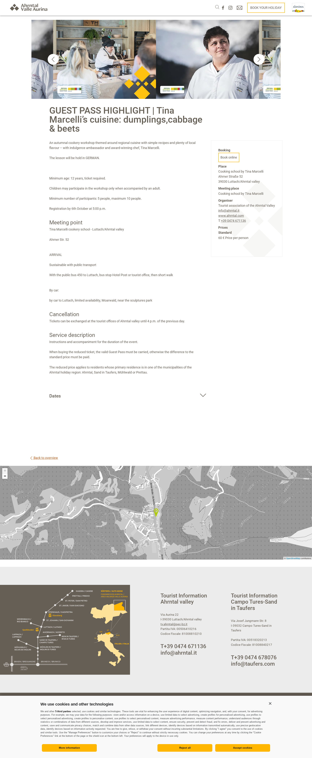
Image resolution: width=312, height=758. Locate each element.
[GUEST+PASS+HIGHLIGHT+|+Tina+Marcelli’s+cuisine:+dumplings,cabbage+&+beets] (156, 512)
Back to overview (45, 458)
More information (69, 747)
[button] (270, 703)
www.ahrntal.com (231, 215)
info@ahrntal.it (228, 210)
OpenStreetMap (293, 558)
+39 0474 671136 (233, 221)
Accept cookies (242, 747)
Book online (228, 157)
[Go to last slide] (53, 59)
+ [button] (5, 470)
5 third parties (63, 711)
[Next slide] (259, 59)
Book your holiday (266, 8)
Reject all (185, 747)
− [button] (5, 476)
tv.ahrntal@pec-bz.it (174, 624)
